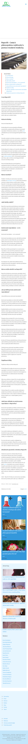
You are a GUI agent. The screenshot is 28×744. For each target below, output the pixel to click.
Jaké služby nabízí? (10, 80)
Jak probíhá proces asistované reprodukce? (16, 86)
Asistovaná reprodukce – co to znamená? (15, 82)
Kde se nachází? (9, 79)
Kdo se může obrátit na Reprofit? (14, 84)
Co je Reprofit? (9, 75)
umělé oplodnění (8, 156)
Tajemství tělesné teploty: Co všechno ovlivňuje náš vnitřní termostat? (11, 510)
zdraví (25, 489)
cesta (5, 464)
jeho (24, 131)
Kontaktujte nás (15, 484)
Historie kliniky (9, 77)
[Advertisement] (14, 22)
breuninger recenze (11, 180)
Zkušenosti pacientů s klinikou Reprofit (15, 93)
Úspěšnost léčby (10, 87)
